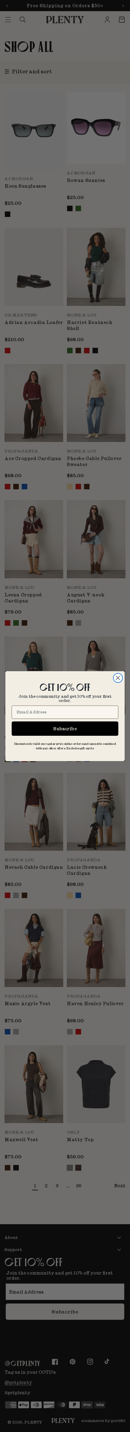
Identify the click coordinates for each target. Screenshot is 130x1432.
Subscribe (64, 728)
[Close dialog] (118, 677)
